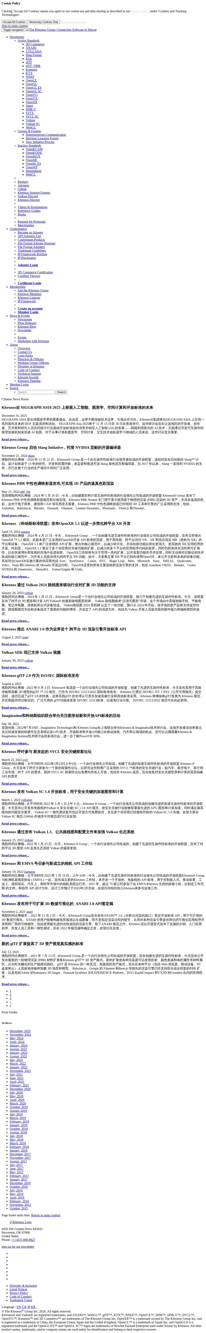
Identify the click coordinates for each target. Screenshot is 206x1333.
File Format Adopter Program (36, 243)
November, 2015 (20, 1204)
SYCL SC (32, 116)
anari (25, 637)
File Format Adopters (31, 247)
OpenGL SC (34, 91)
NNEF (30, 76)
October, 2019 (19, 1107)
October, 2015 (19, 1208)
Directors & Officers (31, 359)
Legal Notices (18, 1289)
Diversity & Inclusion (23, 1285)
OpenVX (32, 98)
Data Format (34, 55)
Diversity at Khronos (31, 366)
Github (22, 189)
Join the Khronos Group (33, 290)
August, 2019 (18, 1110)
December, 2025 (20, 1031)
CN (24, 1307)
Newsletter (24, 330)
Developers (17, 37)
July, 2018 (16, 1136)
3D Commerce (35, 44)
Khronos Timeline (29, 381)
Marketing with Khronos (33, 341)
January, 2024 (18, 1045)
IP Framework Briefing (32, 254)
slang (31, 455)
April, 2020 (17, 1099)
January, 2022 (18, 1067)
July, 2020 (16, 1092)
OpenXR (31, 102)
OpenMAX (33, 156)
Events (22, 337)
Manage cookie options (74, 22)
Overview (24, 348)
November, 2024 (20, 1034)
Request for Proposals (31, 221)
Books (22, 214)
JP (28, 1307)
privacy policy (140, 11)
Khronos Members (29, 294)
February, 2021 (19, 1085)
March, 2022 (18, 1063)
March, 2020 (18, 1103)
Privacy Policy (19, 1293)
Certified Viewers (29, 276)
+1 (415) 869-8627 (23, 1239)
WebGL (31, 127)
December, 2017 (20, 1154)
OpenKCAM (34, 149)
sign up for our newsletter (18, 1246)
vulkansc (26, 800)
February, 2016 (19, 1201)
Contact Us (25, 352)
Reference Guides (29, 210)
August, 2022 (18, 1056)
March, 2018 (18, 1143)
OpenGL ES (34, 87)
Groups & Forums (29, 131)
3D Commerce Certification (35, 272)
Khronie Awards (28, 377)
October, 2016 (19, 1186)
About (14, 344)
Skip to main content (15, 26)
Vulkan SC (33, 124)
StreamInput (33, 171)
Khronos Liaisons (29, 297)
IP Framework (27, 301)
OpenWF (32, 167)
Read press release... (15, 439)
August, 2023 (18, 1049)
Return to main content (45, 1215)
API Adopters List (29, 236)
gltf (22, 491)
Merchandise (26, 225)
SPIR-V (31, 109)
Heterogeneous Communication (46, 134)
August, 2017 (18, 1161)
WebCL (31, 174)
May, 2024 (16, 1038)
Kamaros (31, 69)
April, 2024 (17, 1042)
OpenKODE (34, 152)
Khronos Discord (29, 200)
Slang (29, 105)
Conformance (18, 229)
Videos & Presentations (32, 207)
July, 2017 (16, 1165)
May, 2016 (16, 1194)
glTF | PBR (33, 66)
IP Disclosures (27, 257)
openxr (25, 531)
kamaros (29, 871)
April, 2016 (17, 1197)
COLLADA (34, 51)
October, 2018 (19, 1128)
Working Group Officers (33, 362)
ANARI (31, 47)
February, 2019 (19, 1121)
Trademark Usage (21, 1300)
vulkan (28, 593)
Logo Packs (25, 355)
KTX (29, 73)
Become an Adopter (30, 232)
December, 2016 (20, 1183)
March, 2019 (18, 1118)
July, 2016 (16, 1190)
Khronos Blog (27, 326)
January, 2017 (18, 1179)
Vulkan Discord (28, 196)
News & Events (20, 315)
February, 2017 (19, 1176)
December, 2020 (20, 1089)
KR (33, 1307)
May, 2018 (16, 1139)
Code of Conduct (29, 370)
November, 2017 (20, 1157)
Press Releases (27, 323)
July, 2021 (16, 1074)
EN (19, 1307)
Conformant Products (31, 239)
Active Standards (28, 40)
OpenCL (31, 80)
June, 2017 (17, 1168)
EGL (29, 58)
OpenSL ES (33, 163)
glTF (29, 62)
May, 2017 (16, 1172)
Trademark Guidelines (32, 250)
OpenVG (32, 95)
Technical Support (29, 373)
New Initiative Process (40, 142)
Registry (23, 181)
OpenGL (31, 84)
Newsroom (25, 319)
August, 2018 (18, 1132)
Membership (18, 286)
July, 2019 (16, 1114)
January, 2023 (18, 1052)
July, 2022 (16, 1060)
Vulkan (30, 120)
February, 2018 (19, 1147)
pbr (28, 491)
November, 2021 (20, 1071)
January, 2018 (18, 1150)
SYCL (30, 113)
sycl (25, 760)
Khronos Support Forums (34, 192)
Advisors (23, 185)
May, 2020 (16, 1096)
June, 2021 (17, 1078)
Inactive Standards (29, 145)
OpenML (32, 160)
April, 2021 (17, 1081)
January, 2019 (18, 1125)
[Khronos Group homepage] (61, 29)
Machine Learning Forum (42, 138)
